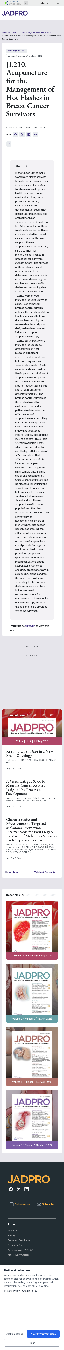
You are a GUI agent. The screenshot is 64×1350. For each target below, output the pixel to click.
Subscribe (48, 1204)
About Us (12, 1230)
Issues (16, 32)
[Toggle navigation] (58, 13)
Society (11, 1235)
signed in (30, 625)
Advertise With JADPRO (20, 1250)
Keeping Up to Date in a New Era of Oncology (29, 753)
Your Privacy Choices (18, 1254)
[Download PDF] (8, 144)
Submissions (22, 1204)
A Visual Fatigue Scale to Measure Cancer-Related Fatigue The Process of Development (25, 787)
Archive (13, 872)
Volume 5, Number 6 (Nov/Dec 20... (38, 32)
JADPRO (6, 32)
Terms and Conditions (19, 1240)
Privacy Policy (15, 1245)
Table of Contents (44, 872)
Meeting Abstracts (16, 50)
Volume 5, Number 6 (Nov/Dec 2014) (25, 56)
